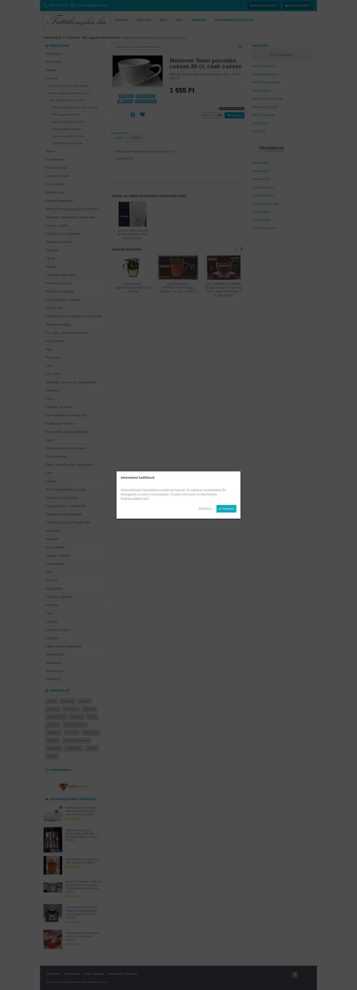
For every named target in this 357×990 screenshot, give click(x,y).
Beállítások (205, 508)
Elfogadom (227, 508)
